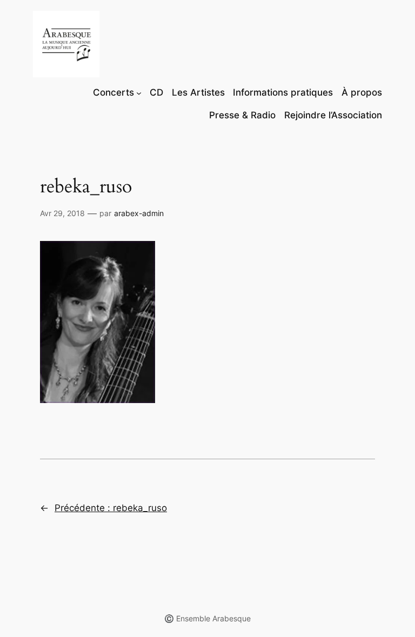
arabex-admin (139, 213)
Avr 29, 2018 (62, 213)
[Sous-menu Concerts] (139, 92)
